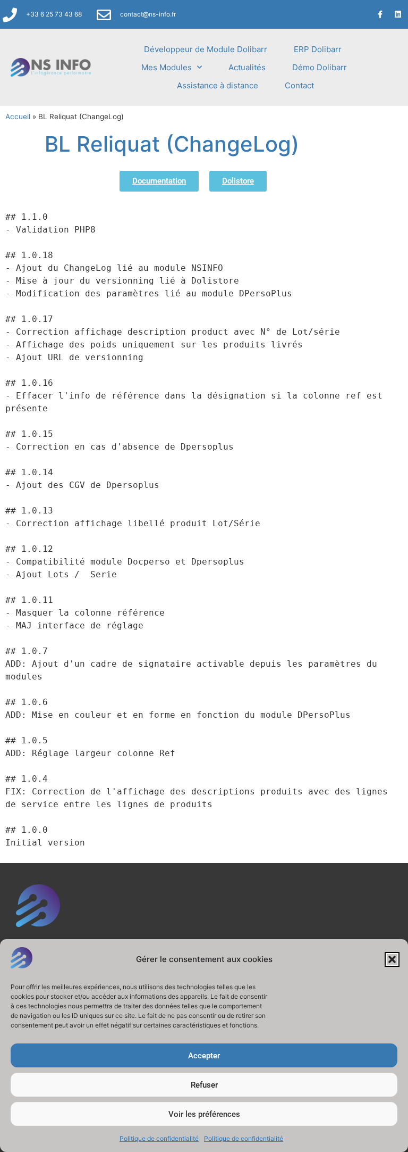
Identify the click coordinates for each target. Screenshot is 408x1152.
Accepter (204, 1055)
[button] (392, 959)
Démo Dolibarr (319, 67)
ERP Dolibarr (318, 49)
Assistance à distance (217, 85)
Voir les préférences (204, 1114)
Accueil (17, 116)
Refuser (204, 1085)
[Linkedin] (397, 14)
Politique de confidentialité (159, 1138)
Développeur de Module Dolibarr (205, 49)
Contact (299, 85)
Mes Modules (166, 67)
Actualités (247, 67)
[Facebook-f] (380, 14)
